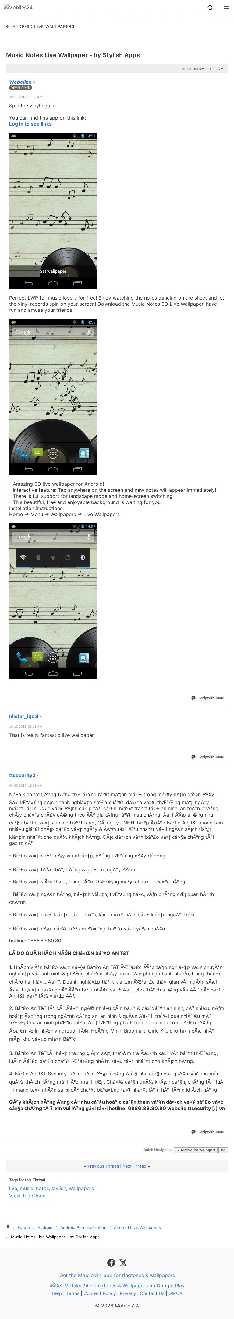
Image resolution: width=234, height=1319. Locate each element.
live (13, 1188)
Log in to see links (30, 124)
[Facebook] (112, 1262)
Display (214, 69)
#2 (223, 713)
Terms (73, 1293)
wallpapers (81, 1188)
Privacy (128, 1293)
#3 (223, 772)
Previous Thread (103, 1166)
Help (57, 1293)
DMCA (175, 1293)
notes (42, 1188)
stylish (58, 1188)
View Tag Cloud (27, 1195)
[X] (123, 1262)
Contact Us (152, 1293)
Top (223, 1150)
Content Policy (99, 1293)
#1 (223, 78)
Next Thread (134, 1166)
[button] (210, 8)
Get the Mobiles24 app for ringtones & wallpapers (117, 1275)
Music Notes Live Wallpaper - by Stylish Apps (73, 55)
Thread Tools (190, 69)
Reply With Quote (211, 698)
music (26, 1188)
